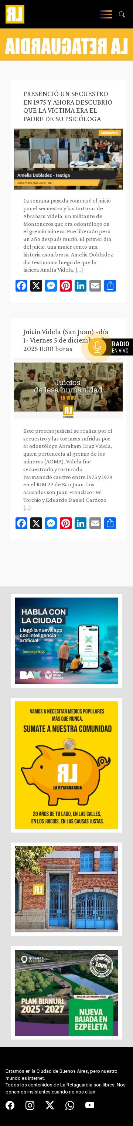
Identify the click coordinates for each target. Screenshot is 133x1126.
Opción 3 (112, 364)
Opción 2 (112, 361)
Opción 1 (112, 358)
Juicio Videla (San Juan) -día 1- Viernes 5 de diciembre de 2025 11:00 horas (66, 340)
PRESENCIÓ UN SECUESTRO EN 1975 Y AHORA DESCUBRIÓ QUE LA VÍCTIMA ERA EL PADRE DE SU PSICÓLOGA (67, 106)
